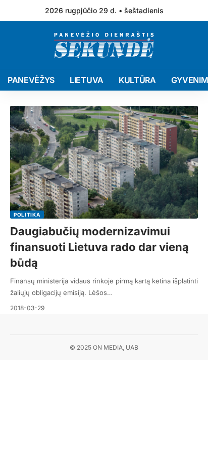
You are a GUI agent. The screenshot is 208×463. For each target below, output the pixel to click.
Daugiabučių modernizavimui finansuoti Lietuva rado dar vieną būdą (99, 247)
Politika (27, 215)
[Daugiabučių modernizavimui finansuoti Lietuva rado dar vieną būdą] (104, 162)
